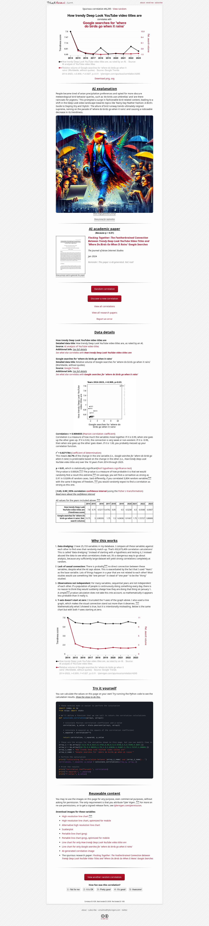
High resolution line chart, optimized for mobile (86, 820)
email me (149, 2)
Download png (102, 78)
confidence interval (96, 491)
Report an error (104, 318)
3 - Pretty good (103, 889)
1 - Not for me (73, 889)
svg (112, 78)
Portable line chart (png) (74, 833)
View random (119, 8)
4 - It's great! (120, 889)
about (142, 2)
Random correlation (104, 288)
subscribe (158, 2)
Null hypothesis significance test (114, 468)
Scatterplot (67, 829)
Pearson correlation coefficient (99, 433)
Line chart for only (94, 842)
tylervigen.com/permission (127, 805)
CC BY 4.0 (104, 919)
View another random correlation (104, 877)
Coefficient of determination (86, 452)
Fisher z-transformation (130, 491)
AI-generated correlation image (78, 850)
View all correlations (104, 306)
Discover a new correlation (104, 298)
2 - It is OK (88, 889)
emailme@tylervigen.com (109, 910)
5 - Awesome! (136, 889)
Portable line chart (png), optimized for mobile (86, 837)
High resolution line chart (75, 816)
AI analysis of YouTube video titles (81, 346)
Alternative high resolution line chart (81, 825)
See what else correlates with (94, 352)
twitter (124, 910)
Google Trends (71, 368)
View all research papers (104, 312)
